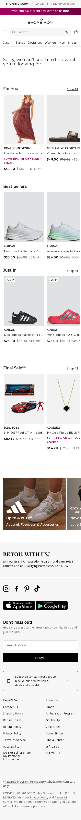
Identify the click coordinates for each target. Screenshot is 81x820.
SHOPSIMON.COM (17, 4)
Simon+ (51, 707)
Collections (53, 727)
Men (62, 42)
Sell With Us (54, 753)
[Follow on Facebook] (16, 590)
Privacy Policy (12, 733)
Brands (20, 42)
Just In (7, 42)
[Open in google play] (52, 609)
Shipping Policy (13, 713)
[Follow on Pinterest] (27, 590)
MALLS (39, 3)
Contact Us (10, 707)
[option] (25, 135)
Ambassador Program (60, 713)
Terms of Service (14, 740)
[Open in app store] (19, 609)
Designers (35, 42)
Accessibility (11, 746)
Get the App (54, 720)
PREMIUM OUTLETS (63, 3)
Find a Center (55, 740)
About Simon (54, 733)
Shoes (72, 42)
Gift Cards (52, 746)
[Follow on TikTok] (37, 590)
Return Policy (12, 720)
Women (50, 42)
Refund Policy (12, 727)
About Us (52, 700)
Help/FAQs (10, 700)
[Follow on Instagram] (6, 590)
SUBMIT (40, 658)
